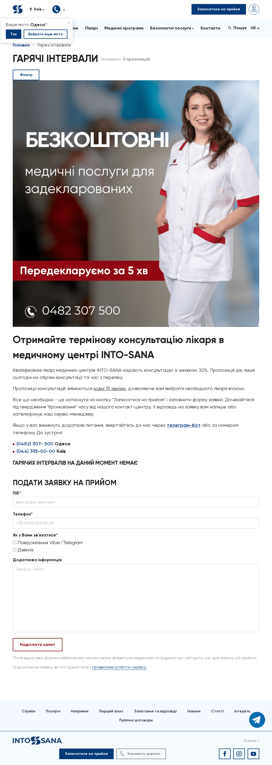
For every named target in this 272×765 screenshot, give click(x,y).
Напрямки (79, 711)
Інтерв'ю (242, 711)
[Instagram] (239, 754)
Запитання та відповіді (155, 711)
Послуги (53, 711)
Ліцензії (249, 740)
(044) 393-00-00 (35, 451)
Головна (21, 45)
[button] (38, 9)
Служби (28, 711)
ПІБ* (17, 493)
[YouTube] (253, 754)
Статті (217, 711)
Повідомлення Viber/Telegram (49, 542)
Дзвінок (25, 549)
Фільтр (26, 75)
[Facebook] (225, 754)
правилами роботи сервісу (119, 667)
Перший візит (111, 711)
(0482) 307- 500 (34, 444)
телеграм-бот (184, 425)
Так (13, 34)
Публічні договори (136, 720)
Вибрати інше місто (45, 34)
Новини (194, 711)
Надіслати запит (37, 644)
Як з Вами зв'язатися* (35, 535)
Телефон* (23, 514)
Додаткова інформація (37, 559)
